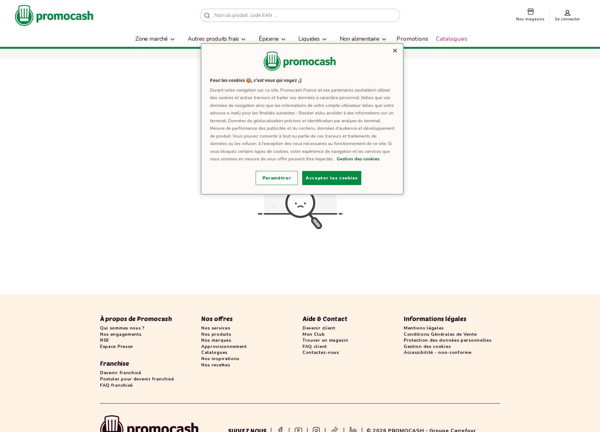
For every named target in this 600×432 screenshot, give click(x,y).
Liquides (309, 39)
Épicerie (269, 39)
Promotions (412, 39)
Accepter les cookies (332, 178)
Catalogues (452, 39)
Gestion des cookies (358, 159)
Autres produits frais (213, 39)
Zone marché (151, 39)
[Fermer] (395, 51)
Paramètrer (276, 178)
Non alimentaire (360, 39)
